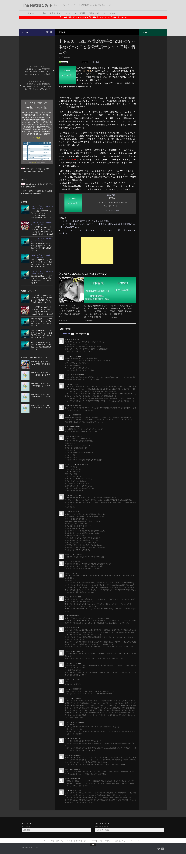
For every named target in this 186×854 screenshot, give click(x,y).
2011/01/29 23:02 (75, 738)
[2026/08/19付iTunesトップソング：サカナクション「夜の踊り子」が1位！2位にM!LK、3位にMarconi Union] (25, 258)
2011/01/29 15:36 (75, 597)
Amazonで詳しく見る (112, 210)
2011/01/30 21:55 (75, 779)
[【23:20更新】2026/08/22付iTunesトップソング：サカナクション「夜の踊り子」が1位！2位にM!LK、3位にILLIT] (25, 209)
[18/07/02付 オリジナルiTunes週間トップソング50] (25, 397)
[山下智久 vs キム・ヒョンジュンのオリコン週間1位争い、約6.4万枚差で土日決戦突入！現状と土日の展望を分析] (71, 290)
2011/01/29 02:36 (75, 356)
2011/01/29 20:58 (78, 722)
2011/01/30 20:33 (76, 769)
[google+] (51, 32)
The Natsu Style (37, 5)
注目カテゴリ (94, 13)
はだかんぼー (111, 195)
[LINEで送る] (63, 62)
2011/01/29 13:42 (75, 495)
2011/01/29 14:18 (76, 554)
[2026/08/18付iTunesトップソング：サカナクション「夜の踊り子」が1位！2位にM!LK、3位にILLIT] (25, 274)
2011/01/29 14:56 (74, 561)
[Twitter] (47, 32)
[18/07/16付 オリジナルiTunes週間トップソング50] (25, 375)
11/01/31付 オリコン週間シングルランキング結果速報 (84, 221)
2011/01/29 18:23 (76, 679)
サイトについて (34, 13)
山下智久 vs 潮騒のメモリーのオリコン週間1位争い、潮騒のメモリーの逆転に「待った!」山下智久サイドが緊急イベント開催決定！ (95, 311)
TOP (23, 13)
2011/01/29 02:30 (73, 339)
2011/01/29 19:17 (75, 689)
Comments (67, 334)
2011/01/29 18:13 (79, 651)
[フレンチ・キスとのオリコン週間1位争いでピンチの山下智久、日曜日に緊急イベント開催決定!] (123, 290)
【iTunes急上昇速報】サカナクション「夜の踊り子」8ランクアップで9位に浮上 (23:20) (93, 17)
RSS (105, 13)
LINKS (112, 13)
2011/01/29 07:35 (75, 384)
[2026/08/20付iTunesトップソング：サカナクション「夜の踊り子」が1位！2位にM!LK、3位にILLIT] (25, 242)
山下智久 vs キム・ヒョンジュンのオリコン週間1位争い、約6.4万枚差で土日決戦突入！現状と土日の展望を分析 (70, 311)
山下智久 (62, 32)
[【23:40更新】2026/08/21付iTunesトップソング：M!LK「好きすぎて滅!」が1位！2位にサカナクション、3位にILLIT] (25, 225)
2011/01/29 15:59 (73, 616)
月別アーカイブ (27, 827)
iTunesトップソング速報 (75, 13)
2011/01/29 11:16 (76, 436)
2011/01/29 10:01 (75, 415)
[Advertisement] (93, 23)
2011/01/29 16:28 (75, 628)
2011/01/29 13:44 (73, 512)
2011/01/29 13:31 (82, 464)
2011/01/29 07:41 (75, 405)
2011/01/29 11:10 (74, 427)
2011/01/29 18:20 (75, 663)
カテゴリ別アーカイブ (103, 827)
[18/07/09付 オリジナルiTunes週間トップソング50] (25, 386)
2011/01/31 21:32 (75, 790)
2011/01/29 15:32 (75, 573)
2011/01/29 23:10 (75, 755)
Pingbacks (84, 334)
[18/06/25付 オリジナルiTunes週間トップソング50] (25, 408)
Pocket (96, 62)
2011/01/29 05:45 (78, 375)
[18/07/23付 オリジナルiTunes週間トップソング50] (25, 364)
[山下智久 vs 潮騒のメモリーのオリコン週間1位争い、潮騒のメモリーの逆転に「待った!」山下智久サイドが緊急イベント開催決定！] (97, 290)
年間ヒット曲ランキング (52, 13)
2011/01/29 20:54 (75, 698)
